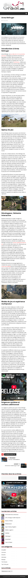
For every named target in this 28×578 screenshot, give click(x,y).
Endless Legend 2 (9, 530)
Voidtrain (7, 533)
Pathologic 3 (8, 536)
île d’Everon (16, 62)
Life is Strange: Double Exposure (12, 517)
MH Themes (22, 576)
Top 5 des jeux (4, 564)
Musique (3, 559)
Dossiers (3, 554)
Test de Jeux (4, 562)
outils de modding (6, 266)
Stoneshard (7, 539)
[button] (26, 13)
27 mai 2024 (5, 20)
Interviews (3, 557)
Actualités (3, 550)
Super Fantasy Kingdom (10, 527)
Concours (3, 552)
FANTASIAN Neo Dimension (11, 514)
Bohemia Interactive (10, 454)
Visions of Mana (9, 520)
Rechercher (22, 478)
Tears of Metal (8, 542)
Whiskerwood (8, 523)
